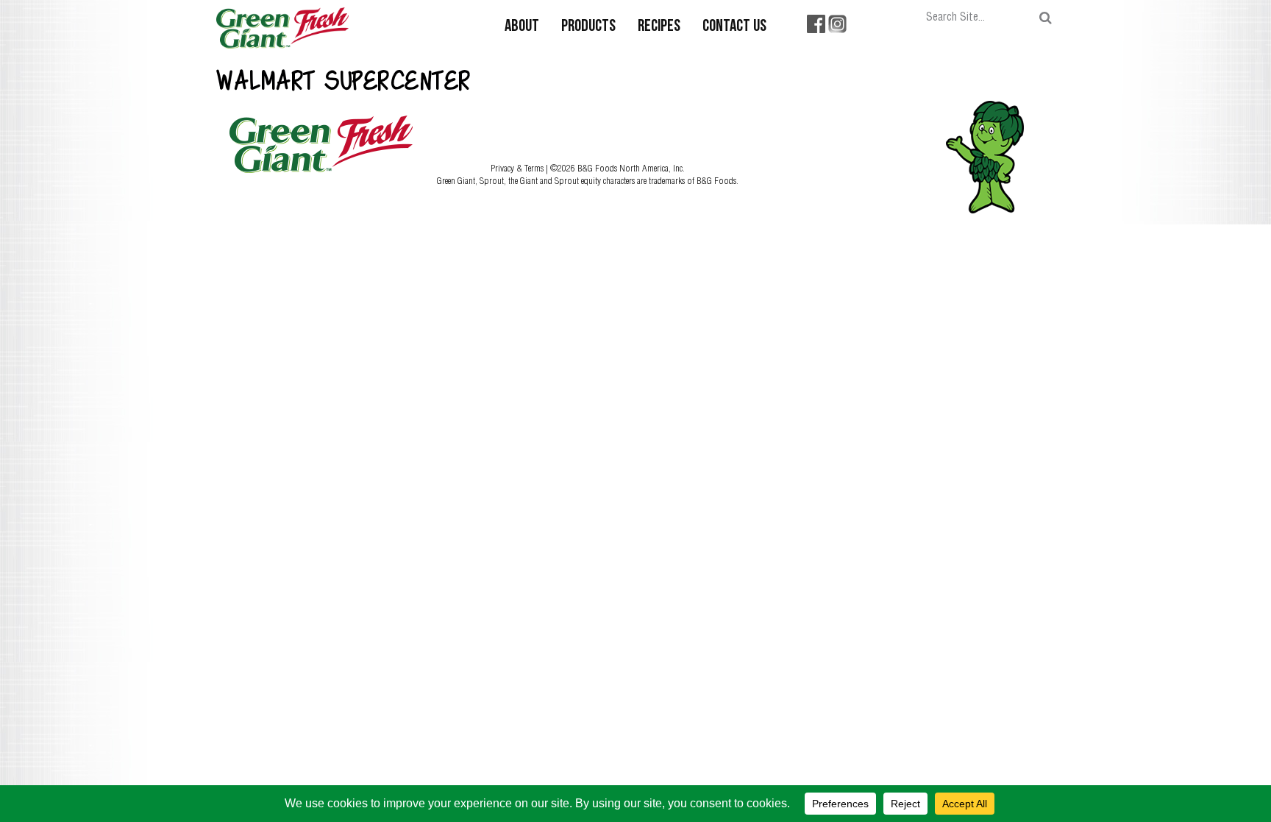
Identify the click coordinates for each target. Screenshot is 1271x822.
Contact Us (734, 26)
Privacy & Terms (518, 168)
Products (588, 26)
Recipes (659, 26)
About (522, 26)
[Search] (1045, 18)
